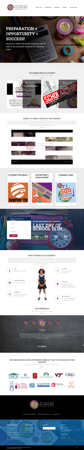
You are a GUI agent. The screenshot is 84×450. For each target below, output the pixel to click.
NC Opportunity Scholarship (31, 428)
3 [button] (41, 346)
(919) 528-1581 (57, 414)
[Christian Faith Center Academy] (17, 7)
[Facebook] (76, 448)
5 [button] (44, 346)
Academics (57, 7)
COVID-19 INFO (73, 7)
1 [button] (38, 346)
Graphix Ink (19, 448)
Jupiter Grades (28, 430)
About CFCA (39, 7)
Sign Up (75, 1)
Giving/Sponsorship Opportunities (14, 434)
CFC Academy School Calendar (13, 437)
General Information (11, 428)
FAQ (8, 439)
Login (72, 1)
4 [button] (42, 346)
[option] (34, 322)
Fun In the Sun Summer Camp (13, 432)
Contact (64, 7)
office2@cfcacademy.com (45, 414)
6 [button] (45, 346)
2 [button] (39, 346)
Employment (9, 430)
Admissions (48, 7)
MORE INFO (11, 51)
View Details (29, 91)
